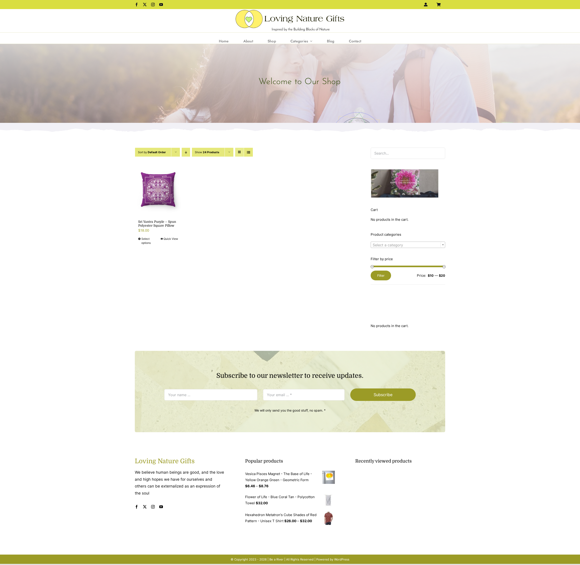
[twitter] (145, 4)
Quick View (171, 238)
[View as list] (248, 152)
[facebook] (136, 4)
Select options (146, 241)
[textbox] (408, 245)
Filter (380, 275)
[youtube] (161, 4)
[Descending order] (185, 152)
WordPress (341, 559)
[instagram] (153, 4)
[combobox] (408, 245)
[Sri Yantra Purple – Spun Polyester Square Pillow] (158, 189)
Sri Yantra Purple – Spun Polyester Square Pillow (157, 223)
